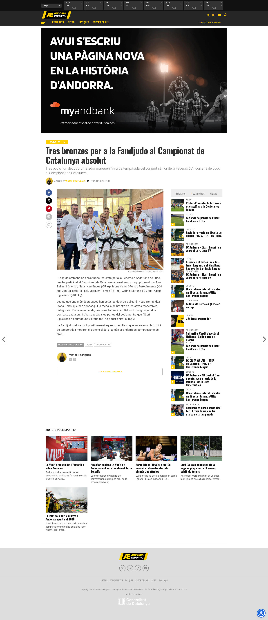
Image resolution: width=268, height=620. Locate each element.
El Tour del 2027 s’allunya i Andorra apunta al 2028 (62, 517)
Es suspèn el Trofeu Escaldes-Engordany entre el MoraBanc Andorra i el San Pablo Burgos (203, 265)
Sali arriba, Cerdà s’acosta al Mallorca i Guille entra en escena (202, 336)
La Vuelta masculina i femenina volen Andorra (65, 466)
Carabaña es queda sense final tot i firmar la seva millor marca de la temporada (203, 411)
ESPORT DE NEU (101, 22)
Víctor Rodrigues (75, 181)
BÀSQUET (84, 22)
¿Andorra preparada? (198, 318)
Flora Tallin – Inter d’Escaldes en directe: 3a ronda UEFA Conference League (203, 292)
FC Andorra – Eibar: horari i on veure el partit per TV (203, 249)
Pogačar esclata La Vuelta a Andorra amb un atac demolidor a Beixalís (111, 468)
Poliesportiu (103, 345)
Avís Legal (163, 580)
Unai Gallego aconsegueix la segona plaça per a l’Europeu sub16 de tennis (198, 468)
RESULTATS (58, 22)
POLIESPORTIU (116, 580)
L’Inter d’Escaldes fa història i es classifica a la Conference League (203, 206)
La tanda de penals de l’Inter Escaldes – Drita (202, 219)
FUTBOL (72, 22)
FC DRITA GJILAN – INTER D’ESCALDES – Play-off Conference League (200, 363)
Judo (89, 345)
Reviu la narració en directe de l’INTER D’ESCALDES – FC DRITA (204, 234)
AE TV (154, 580)
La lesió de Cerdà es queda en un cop (203, 305)
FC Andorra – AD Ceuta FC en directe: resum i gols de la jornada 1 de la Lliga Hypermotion (203, 380)
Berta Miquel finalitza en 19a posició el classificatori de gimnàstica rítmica (153, 468)
